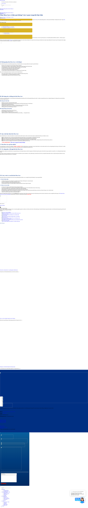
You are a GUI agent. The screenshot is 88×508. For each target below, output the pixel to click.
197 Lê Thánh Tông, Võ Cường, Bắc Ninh (9, 411)
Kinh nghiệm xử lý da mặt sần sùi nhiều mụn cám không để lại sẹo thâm (12, 219)
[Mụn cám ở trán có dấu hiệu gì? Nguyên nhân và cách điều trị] (4, 215)
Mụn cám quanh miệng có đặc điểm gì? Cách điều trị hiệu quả (11, 221)
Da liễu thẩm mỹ (4, 496)
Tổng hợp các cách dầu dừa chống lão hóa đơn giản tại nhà (7, 366)
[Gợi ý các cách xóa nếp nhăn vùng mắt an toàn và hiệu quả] (7, 316)
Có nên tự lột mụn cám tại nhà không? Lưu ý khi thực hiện (10, 214)
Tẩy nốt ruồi (5, 499)
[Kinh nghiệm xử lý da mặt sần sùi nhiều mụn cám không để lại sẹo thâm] (6, 218)
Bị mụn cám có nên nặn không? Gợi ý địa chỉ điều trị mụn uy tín (11, 213)
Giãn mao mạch (6, 497)
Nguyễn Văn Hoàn (2, 205)
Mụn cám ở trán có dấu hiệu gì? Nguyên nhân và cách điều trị (11, 216)
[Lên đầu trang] (0, 486)
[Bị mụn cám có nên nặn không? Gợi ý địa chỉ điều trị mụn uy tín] (6, 212)
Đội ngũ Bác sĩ (6, 491)
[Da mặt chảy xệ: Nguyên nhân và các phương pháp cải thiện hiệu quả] (7, 268)
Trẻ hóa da (4, 13)
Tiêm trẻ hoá (5, 494)
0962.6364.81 (4, 3)
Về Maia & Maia (6, 490)
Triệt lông (5, 503)
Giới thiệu (3, 489)
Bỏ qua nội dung (2, 0)
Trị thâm (5, 495)
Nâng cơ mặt (5, 492)
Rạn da (5, 500)
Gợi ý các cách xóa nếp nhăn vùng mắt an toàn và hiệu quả (7, 318)
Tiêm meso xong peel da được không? (17, 142)
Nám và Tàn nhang (6, 498)
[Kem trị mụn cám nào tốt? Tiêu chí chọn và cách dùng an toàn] (4, 217)
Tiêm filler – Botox (6, 493)
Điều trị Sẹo (5, 505)
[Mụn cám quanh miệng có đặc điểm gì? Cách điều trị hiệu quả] (5, 220)
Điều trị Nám (5, 504)
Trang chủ (1, 13)
